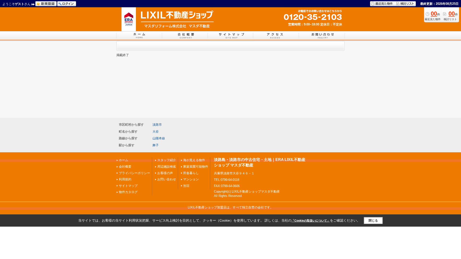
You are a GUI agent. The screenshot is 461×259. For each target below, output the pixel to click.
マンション (191, 179)
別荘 (186, 186)
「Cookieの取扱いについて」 (310, 220)
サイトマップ (128, 186)
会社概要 (125, 166)
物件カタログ (128, 192)
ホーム (123, 160)
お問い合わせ (166, 179)
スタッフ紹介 (166, 160)
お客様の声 (165, 173)
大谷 (155, 131)
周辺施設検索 (166, 166)
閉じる (373, 220)
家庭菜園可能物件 (195, 166)
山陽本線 (158, 138)
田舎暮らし (191, 173)
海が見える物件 (194, 160)
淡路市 (157, 124)
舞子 (155, 145)
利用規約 (125, 179)
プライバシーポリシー (134, 173)
